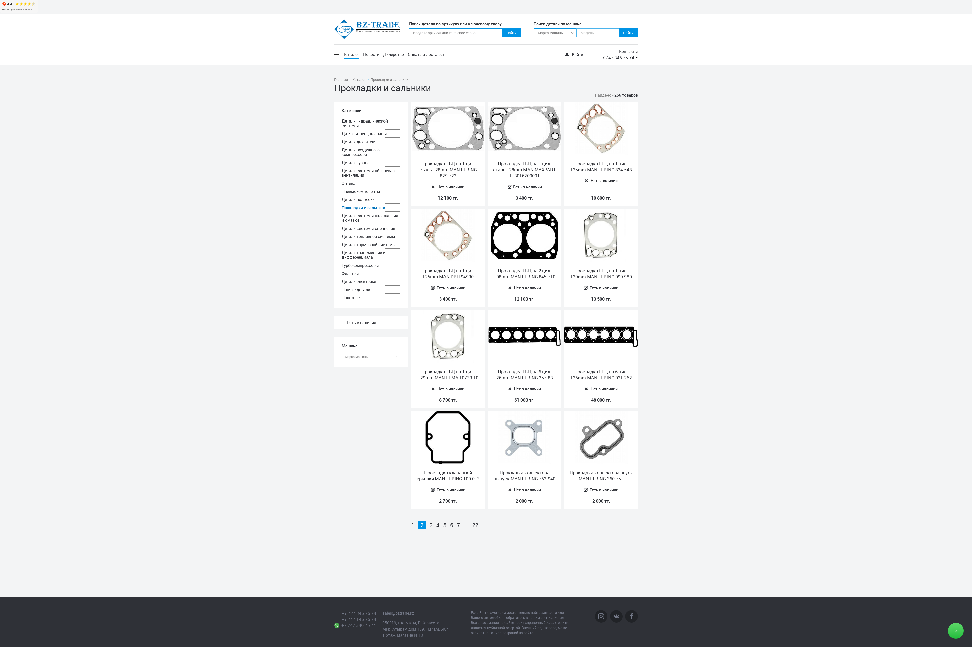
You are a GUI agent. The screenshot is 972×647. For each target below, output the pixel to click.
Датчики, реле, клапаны (364, 133)
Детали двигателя (359, 141)
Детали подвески (358, 199)
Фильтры (350, 273)
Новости (371, 54)
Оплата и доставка (426, 54)
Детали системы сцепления (368, 228)
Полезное (351, 297)
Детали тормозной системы (369, 244)
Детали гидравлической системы (365, 123)
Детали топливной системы (368, 236)
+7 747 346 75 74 (617, 58)
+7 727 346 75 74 (359, 613)
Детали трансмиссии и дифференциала (364, 254)
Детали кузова (356, 162)
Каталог (351, 54)
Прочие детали (356, 289)
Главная (341, 79)
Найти (511, 32)
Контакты (628, 51)
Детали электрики (359, 281)
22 (475, 525)
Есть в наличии (361, 322)
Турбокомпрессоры (360, 265)
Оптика (348, 183)
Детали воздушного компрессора (361, 152)
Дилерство (393, 54)
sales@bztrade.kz (398, 613)
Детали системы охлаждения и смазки (370, 218)
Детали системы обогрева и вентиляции (369, 172)
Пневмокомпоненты (361, 191)
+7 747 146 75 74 (359, 619)
